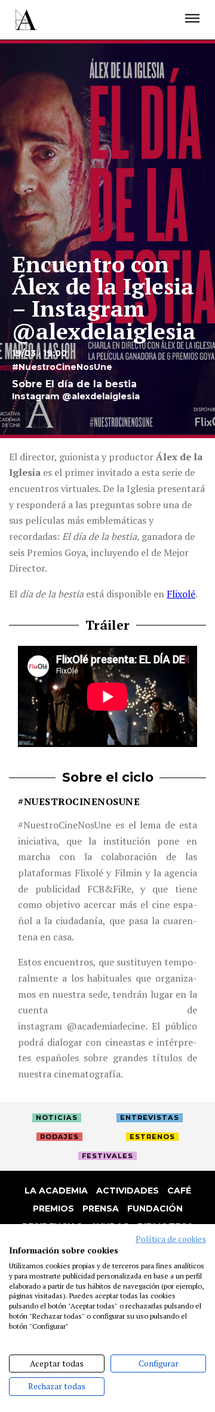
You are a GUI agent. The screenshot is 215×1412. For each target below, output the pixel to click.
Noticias (57, 1117)
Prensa (100, 1208)
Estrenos (152, 1136)
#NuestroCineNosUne (79, 801)
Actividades (127, 1190)
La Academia (56, 1190)
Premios (53, 1208)
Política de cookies (171, 1239)
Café (179, 1190)
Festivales (107, 1156)
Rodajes (59, 1136)
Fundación (155, 1208)
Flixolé (181, 593)
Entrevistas (149, 1117)
